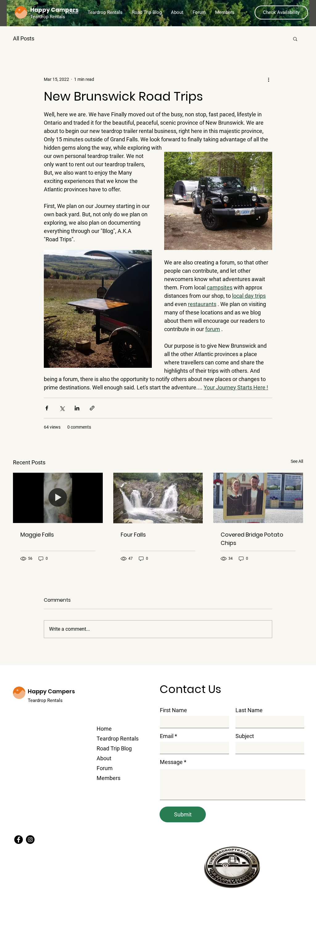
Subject (244, 736)
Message (171, 762)
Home (104, 728)
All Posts (23, 38)
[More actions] (268, 79)
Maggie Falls (37, 534)
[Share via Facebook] (47, 408)
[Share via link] (92, 408)
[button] (295, 38)
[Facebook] (18, 839)
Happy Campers (51, 691)
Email (166, 736)
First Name (173, 710)
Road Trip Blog (114, 748)
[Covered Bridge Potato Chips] (258, 498)
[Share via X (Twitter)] (62, 408)
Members (108, 778)
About (104, 758)
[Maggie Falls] (58, 498)
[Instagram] (30, 839)
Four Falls (133, 534)
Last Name (249, 710)
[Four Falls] (158, 498)
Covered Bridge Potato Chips (252, 539)
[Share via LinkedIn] (77, 408)
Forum (105, 768)
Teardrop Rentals (46, 700)
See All (297, 461)
